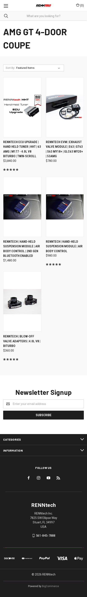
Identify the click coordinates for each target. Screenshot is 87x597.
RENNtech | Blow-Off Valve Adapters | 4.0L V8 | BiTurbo (21, 341)
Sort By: (10, 67)
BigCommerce (50, 586)
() (81, 5)
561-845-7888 (45, 535)
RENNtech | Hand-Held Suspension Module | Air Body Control (64, 246)
